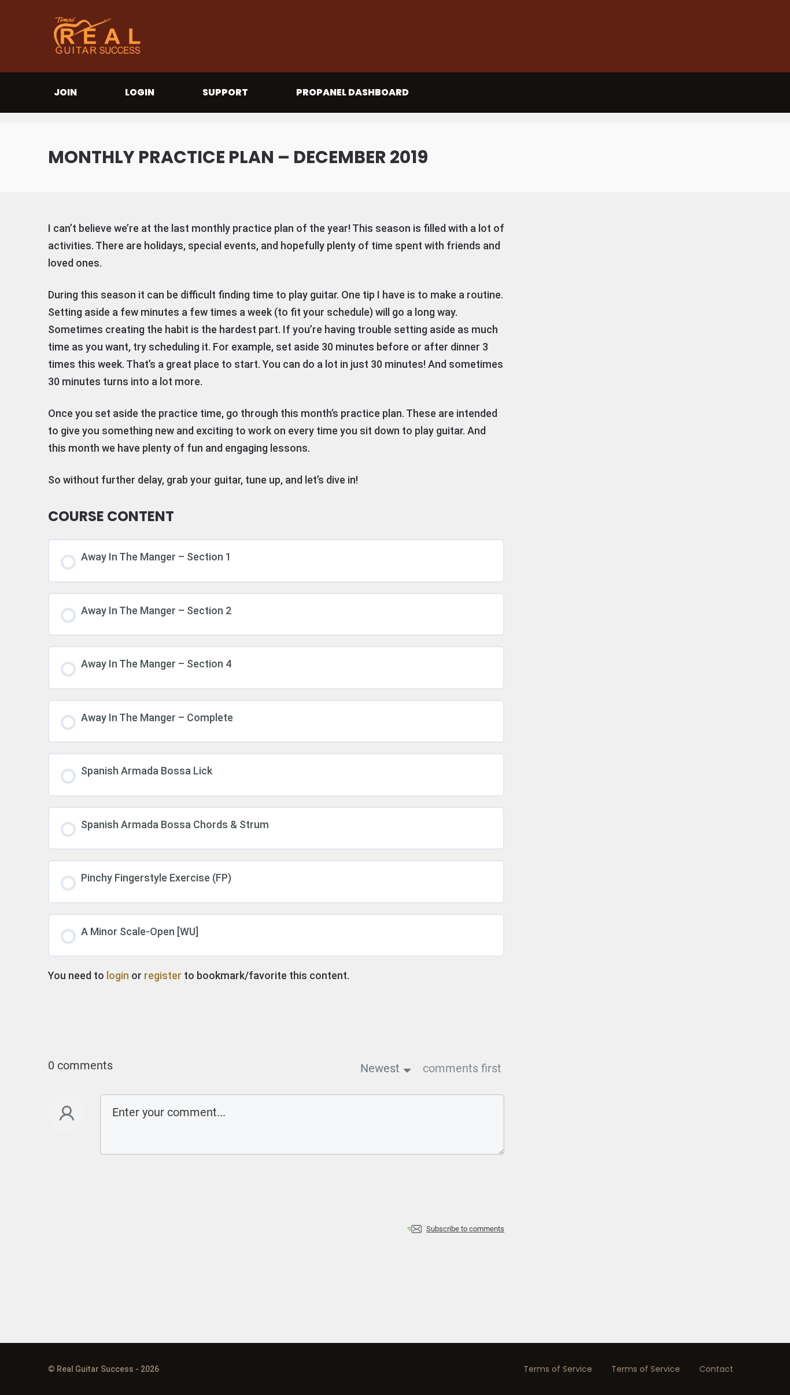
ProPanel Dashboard (352, 92)
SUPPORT (225, 92)
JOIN (65, 92)
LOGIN (139, 92)
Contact (716, 1369)
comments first (462, 1068)
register (163, 975)
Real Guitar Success (100, 36)
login (117, 975)
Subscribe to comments (465, 1228)
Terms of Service (557, 1369)
